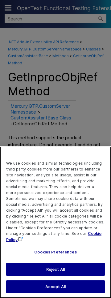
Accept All (55, 286)
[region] (55, 222)
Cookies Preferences (55, 252)
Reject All (55, 269)
